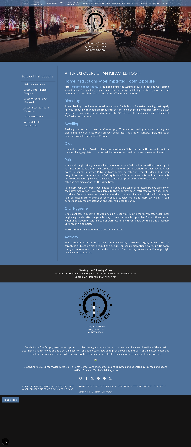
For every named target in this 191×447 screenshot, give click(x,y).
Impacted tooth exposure (86, 86)
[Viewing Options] (5, 441)
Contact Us (133, 3)
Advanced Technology (91, 386)
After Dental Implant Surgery (36, 91)
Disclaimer (57, 389)
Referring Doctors (115, 3)
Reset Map (10, 399)
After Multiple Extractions (32, 123)
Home (25, 3)
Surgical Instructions (93, 3)
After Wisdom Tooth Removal (35, 100)
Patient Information (41, 386)
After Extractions (33, 116)
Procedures (51, 3)
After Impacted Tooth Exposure (36, 109)
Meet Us (73, 386)
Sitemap (68, 389)
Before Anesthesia (34, 84)
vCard (144, 3)
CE (167, 3)
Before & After (156, 3)
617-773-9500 (95, 50)
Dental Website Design (88, 392)
